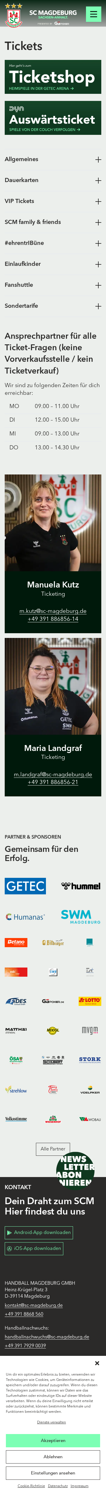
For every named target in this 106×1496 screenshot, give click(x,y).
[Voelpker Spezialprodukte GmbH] (90, 1089)
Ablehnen (53, 1457)
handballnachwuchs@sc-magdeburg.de (47, 1337)
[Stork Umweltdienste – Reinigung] (90, 1060)
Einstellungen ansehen (53, 1473)
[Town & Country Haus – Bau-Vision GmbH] (53, 1089)
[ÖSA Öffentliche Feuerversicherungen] (16, 1060)
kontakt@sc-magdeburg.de (34, 1305)
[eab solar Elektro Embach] (16, 972)
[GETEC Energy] (25, 886)
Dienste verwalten (51, 1422)
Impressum (80, 1486)
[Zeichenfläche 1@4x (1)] (53, 77)
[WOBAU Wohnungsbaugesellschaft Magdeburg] (90, 1119)
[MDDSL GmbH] (53, 1031)
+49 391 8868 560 (24, 1314)
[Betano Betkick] (16, 942)
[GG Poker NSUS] (53, 1001)
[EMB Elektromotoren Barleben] (53, 972)
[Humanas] (25, 917)
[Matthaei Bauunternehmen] (16, 1031)
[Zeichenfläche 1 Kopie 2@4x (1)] (53, 118)
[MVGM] (90, 1031)
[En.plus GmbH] (90, 972)
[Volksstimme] (16, 1119)
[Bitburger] (53, 942)
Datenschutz (58, 1486)
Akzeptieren (53, 1440)
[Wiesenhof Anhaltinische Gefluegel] (53, 1119)
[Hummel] (80, 886)
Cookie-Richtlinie (31, 1486)
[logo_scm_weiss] (14, 15)
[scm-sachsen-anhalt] (53, 17)
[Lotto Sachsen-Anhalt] (90, 1001)
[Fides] (16, 1001)
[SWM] (80, 917)
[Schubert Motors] (53, 1060)
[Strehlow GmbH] (16, 1089)
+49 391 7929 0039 (25, 1346)
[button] (97, 1363)
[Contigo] (90, 942)
